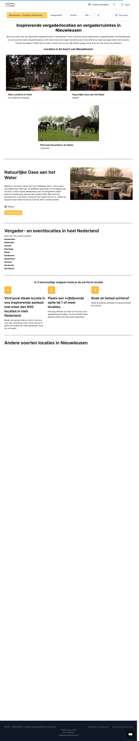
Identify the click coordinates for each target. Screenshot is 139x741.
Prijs (87, 15)
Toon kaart (123, 15)
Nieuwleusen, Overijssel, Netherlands (25, 15)
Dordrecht (9, 265)
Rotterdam (9, 242)
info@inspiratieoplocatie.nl (69, 735)
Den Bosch (9, 268)
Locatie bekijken (13, 212)
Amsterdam (9, 239)
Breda (7, 252)
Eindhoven (9, 255)
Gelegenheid (56, 15)
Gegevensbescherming (122, 727)
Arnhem (8, 262)
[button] (36, 78)
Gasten (73, 15)
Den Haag (8, 249)
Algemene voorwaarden (98, 727)
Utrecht (7, 246)
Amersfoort (9, 259)
